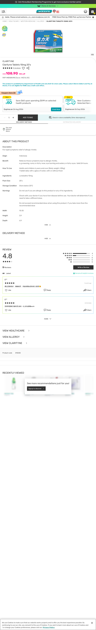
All (3, 273)
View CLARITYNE (12, 343)
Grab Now (56, 109)
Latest (8, 273)
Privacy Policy (49, 627)
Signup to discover (35, 388)
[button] (92, 11)
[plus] (13, 117)
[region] (48, 624)
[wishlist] (23, 68)
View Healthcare (13, 330)
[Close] (92, 623)
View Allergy (11, 337)
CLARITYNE (8, 61)
